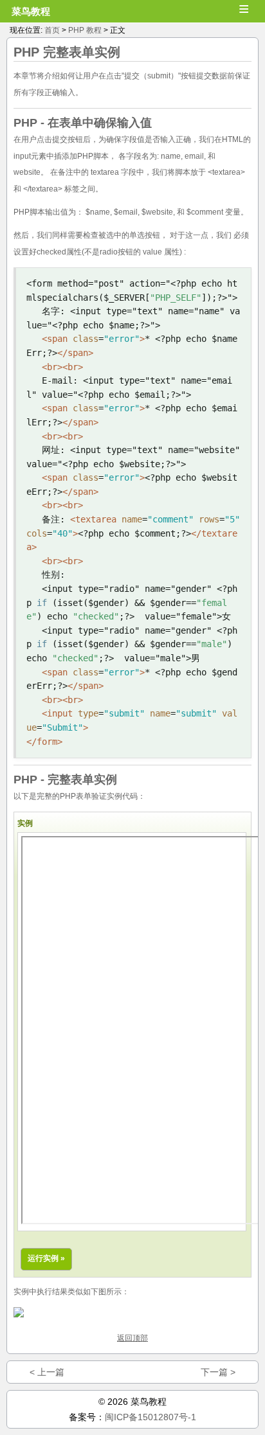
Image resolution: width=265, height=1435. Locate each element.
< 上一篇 (47, 1372)
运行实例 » (46, 1258)
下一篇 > (218, 1372)
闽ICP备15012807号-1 (150, 1417)
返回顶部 (132, 1337)
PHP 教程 (85, 30)
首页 (52, 30)
